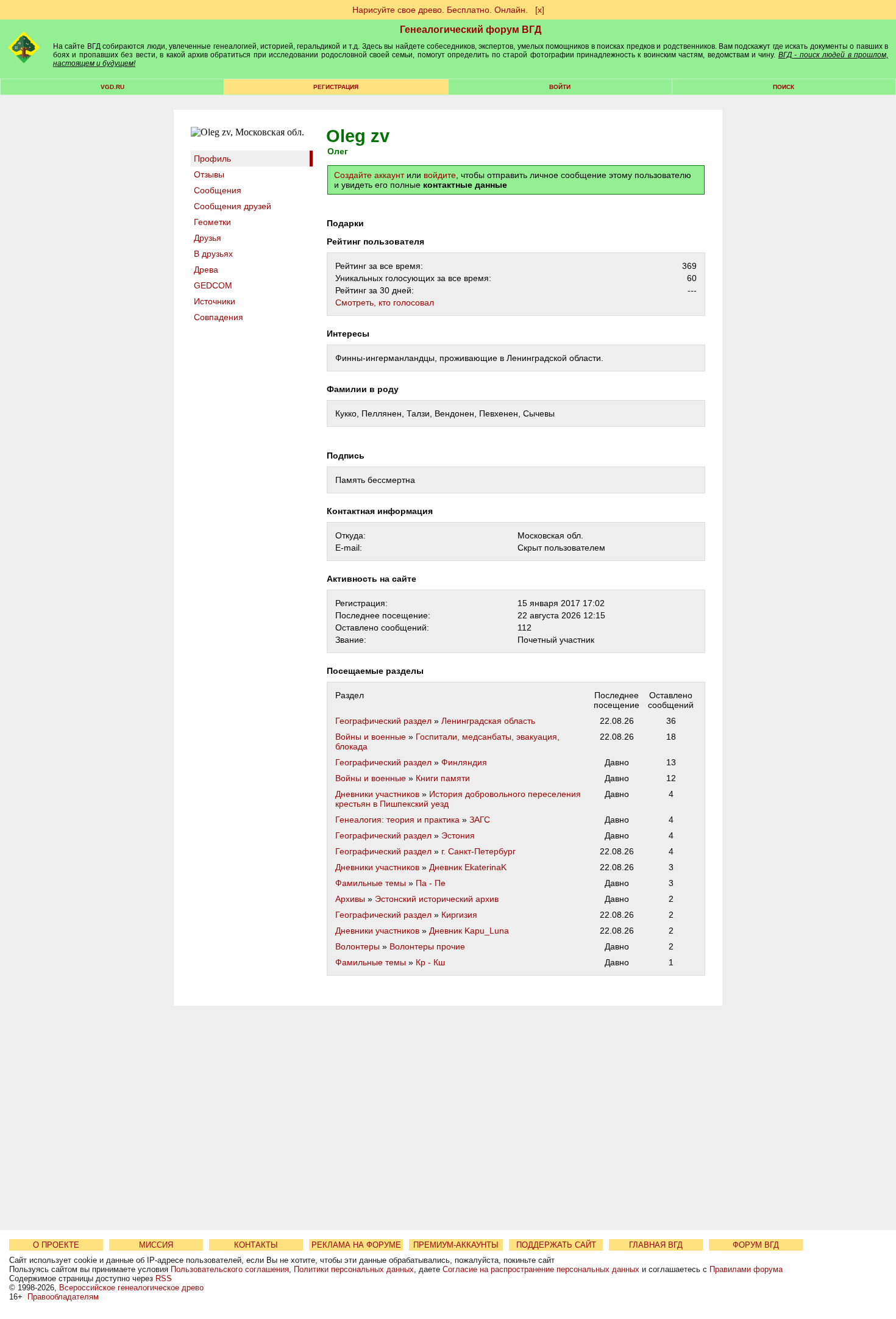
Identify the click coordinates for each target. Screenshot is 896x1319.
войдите (440, 175)
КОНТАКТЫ (256, 1244)
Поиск (783, 87)
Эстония (458, 835)
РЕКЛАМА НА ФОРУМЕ (356, 1244)
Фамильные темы (370, 883)
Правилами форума (746, 1269)
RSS (163, 1278)
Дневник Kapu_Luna (469, 930)
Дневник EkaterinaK (468, 867)
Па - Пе (431, 883)
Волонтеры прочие (427, 946)
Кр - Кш (430, 962)
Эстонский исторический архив (437, 899)
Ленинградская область (488, 721)
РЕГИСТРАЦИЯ (335, 87)
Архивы (350, 899)
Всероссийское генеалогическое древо (131, 1287)
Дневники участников (377, 794)
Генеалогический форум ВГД (470, 29)
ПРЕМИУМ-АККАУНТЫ (456, 1244)
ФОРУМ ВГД (756, 1244)
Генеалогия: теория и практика (397, 819)
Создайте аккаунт (369, 175)
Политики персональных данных (354, 1269)
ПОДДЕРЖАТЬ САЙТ (556, 1244)
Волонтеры (357, 946)
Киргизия (459, 915)
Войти (560, 87)
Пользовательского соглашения (230, 1269)
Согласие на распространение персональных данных (541, 1269)
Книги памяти (443, 778)
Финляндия (464, 762)
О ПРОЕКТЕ (56, 1244)
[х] (539, 10)
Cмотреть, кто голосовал (384, 302)
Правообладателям (63, 1296)
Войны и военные (370, 737)
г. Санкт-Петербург (478, 851)
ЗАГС (479, 819)
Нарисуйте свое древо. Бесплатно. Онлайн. (440, 10)
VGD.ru (112, 87)
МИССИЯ (156, 1244)
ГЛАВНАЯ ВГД (656, 1244)
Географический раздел (383, 721)
